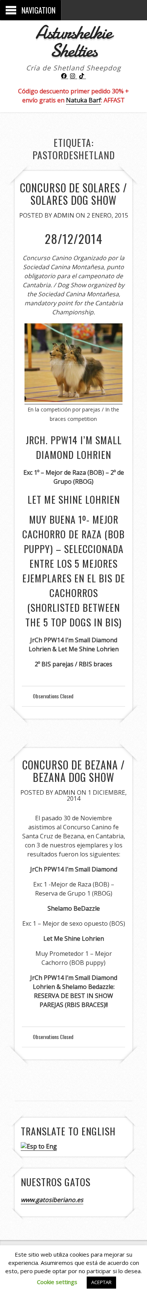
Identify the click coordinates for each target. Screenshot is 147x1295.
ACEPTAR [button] (101, 1282)
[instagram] (73, 76)
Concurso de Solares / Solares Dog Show (73, 194)
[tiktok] (82, 76)
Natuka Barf (83, 100)
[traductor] (39, 1146)
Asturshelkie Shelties (73, 41)
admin (64, 215)
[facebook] (65, 76)
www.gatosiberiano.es (52, 1200)
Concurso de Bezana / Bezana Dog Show (73, 771)
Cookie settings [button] (57, 1282)
